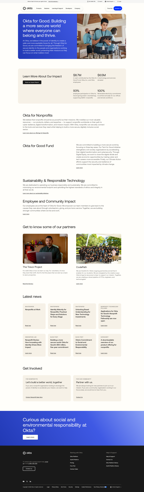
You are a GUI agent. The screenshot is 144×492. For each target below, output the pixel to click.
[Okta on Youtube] (23, 482)
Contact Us (109, 459)
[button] (115, 487)
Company (77, 8)
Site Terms (63, 487)
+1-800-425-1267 (32, 463)
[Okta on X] (27, 482)
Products (39, 8)
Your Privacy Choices (99, 487)
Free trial (109, 8)
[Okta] (27, 8)
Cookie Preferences (86, 487)
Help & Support (110, 456)
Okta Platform (74, 456)
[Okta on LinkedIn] (30, 482)
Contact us (118, 8)
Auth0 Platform (74, 459)
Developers (69, 8)
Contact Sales (74, 469)
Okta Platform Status (112, 462)
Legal (48, 487)
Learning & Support (57, 8)
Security (71, 487)
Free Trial (72, 466)
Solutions (46, 8)
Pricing (72, 462)
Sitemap (77, 487)
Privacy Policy (55, 487)
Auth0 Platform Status (112, 466)
